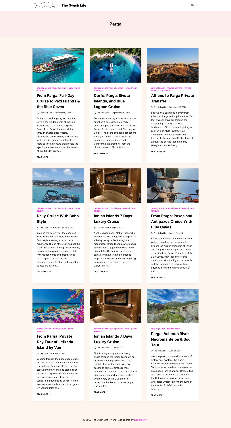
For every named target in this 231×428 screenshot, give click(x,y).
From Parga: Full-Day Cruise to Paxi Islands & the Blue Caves (58, 101)
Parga (71, 88)
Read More (44, 157)
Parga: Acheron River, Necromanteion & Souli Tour (172, 339)
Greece (62, 88)
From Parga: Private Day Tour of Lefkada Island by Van (55, 342)
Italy (118, 208)
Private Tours (59, 329)
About (194, 5)
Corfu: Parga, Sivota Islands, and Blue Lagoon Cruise (112, 101)
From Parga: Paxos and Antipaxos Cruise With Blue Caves (171, 221)
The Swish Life (45, 113)
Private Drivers (174, 88)
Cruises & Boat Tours (47, 88)
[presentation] (58, 65)
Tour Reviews (165, 91)
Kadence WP (141, 420)
